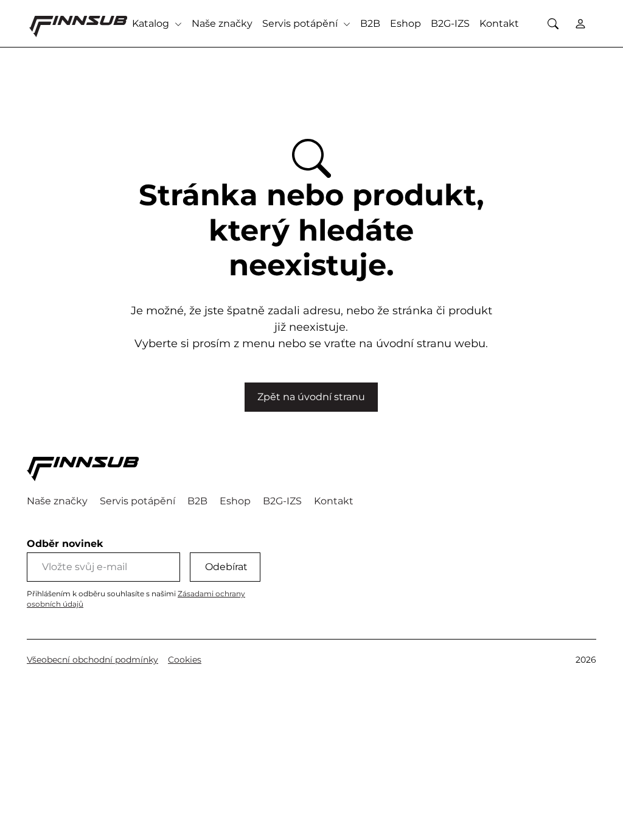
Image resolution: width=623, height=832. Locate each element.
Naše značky (222, 23)
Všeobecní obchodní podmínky (92, 659)
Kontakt (499, 23)
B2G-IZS (450, 23)
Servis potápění (301, 23)
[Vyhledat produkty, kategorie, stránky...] (552, 23)
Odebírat (226, 567)
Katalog (152, 23)
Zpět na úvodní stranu (311, 397)
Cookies (184, 659)
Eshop (405, 23)
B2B (370, 23)
